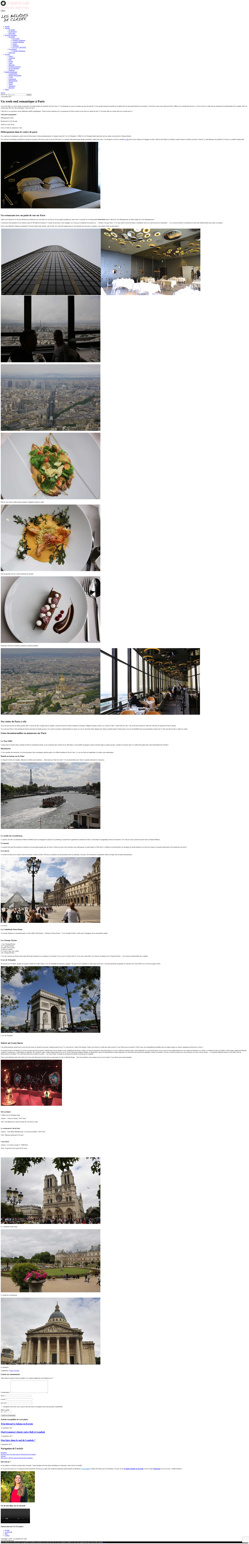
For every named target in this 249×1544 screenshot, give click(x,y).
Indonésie (11, 70)
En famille (12, 30)
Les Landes (16, 38)
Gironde (7, 28)
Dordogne (15, 45)
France (11, 56)
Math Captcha (5, 1410)
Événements (12, 79)
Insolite (11, 82)
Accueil (7, 26)
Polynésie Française (15, 67)
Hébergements (13, 81)
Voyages (7, 54)
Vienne (14, 44)
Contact (7, 1535)
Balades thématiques (11, 72)
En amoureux (13, 31)
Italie (10, 60)
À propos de (8, 1532)
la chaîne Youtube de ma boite (133, 1469)
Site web (3, 1403)
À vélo (11, 77)
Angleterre (12, 58)
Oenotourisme (13, 74)
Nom (3, 1396)
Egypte (11, 61)
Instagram (156, 1469)
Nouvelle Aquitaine (11, 35)
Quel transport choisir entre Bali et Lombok (23, 1432)
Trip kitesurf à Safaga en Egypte (17, 1423)
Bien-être (11, 88)
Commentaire (5, 1392)
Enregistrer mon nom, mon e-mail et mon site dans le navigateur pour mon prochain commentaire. (33, 1406)
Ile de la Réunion (14, 68)
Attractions (12, 86)
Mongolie (11, 65)
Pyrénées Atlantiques (18, 40)
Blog (6, 1534)
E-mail (3, 1399)
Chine (10, 63)
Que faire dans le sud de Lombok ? (18, 1440)
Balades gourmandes (15, 75)
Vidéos (7, 89)
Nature (11, 84)
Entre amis (12, 33)
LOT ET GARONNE (19, 47)
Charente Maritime (18, 42)
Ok (104, 1542)
